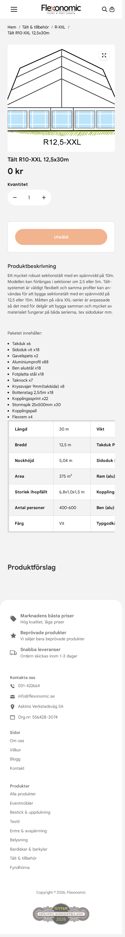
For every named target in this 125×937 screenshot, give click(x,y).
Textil (14, 821)
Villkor (15, 750)
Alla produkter (23, 793)
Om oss (17, 740)
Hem (12, 27)
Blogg (15, 759)
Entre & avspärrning (28, 830)
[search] (105, 9)
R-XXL (60, 27)
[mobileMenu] (14, 9)
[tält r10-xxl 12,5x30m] (104, 55)
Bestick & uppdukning (30, 812)
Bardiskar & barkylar (28, 849)
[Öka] (44, 197)
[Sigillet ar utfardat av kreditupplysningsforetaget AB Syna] (61, 914)
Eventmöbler (21, 803)
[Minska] (15, 197)
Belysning (19, 839)
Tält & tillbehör (35, 27)
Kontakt (17, 768)
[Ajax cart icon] (112, 9)
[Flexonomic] (61, 9)
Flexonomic (76, 892)
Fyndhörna (20, 867)
